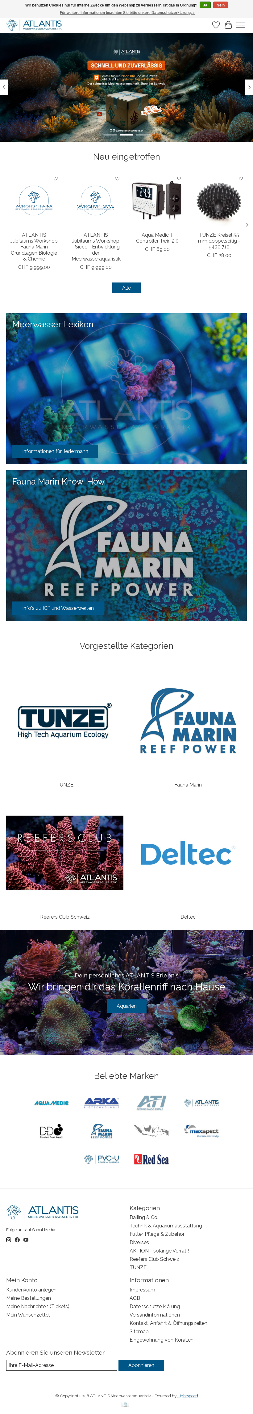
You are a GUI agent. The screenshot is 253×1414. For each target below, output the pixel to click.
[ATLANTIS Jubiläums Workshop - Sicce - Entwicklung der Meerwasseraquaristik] (95, 200)
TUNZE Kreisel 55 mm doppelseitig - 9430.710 (219, 241)
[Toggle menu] (240, 25)
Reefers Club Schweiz (65, 917)
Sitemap (139, 1331)
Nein (221, 5)
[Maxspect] (201, 1131)
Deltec (188, 917)
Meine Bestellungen (28, 1298)
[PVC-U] (101, 1160)
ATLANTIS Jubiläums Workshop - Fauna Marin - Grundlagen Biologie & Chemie (34, 247)
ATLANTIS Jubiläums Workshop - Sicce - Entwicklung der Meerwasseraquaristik (96, 247)
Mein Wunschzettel (28, 1315)
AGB (135, 1298)
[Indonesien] (151, 1131)
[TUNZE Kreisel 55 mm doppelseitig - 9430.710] (219, 200)
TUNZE (64, 785)
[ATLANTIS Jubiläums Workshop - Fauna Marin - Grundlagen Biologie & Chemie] (34, 200)
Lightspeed (187, 1395)
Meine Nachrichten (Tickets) (37, 1306)
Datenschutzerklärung (155, 1306)
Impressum (142, 1290)
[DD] (51, 1131)
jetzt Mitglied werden (126, 122)
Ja (205, 5)
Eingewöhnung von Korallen (161, 1340)
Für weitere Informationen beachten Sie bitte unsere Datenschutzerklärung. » (127, 13)
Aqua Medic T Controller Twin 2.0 (157, 238)
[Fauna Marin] (101, 1131)
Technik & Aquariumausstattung (166, 1226)
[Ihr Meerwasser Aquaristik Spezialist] (35, 25)
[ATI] (151, 1103)
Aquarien (127, 1006)
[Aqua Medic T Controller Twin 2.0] (157, 200)
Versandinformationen (155, 1315)
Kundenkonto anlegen (31, 1290)
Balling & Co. (144, 1217)
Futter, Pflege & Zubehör (157, 1234)
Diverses (139, 1242)
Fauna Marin (188, 785)
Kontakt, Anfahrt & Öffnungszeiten (168, 1323)
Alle (126, 288)
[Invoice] (125, 1405)
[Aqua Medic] (51, 1103)
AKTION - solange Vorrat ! (159, 1251)
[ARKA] (101, 1103)
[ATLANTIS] (201, 1103)
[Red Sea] (151, 1160)
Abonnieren (141, 1365)
